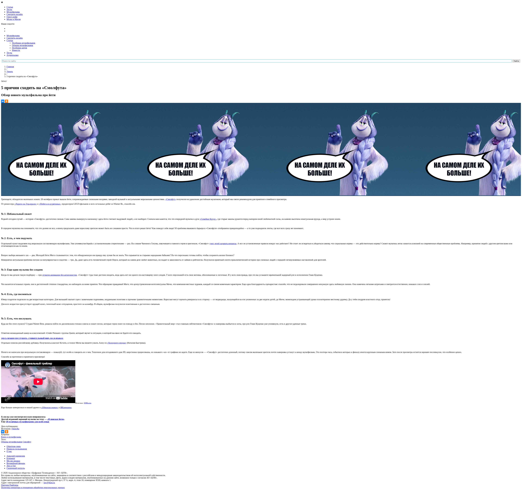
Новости (16, 50)
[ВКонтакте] (2, 101)
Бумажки (11, 458)
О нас (9, 451)
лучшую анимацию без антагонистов (59, 275)
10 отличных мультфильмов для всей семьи (27, 422)
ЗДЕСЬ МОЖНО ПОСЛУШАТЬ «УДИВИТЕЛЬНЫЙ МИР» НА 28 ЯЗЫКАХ (32, 338)
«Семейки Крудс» (208, 219)
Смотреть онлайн (15, 38)
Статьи (10, 40)
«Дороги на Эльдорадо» (25, 204)
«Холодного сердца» (116, 343)
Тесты (9, 53)
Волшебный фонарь (16, 463)
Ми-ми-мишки (13, 461)
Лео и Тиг (11, 466)
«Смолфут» (170, 199)
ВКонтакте (66, 407)
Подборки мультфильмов (23, 43)
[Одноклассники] (6, 101)
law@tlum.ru (49, 482)
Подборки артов (19, 48)
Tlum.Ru (15, 429)
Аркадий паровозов (16, 456)
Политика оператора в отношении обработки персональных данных (33, 487)
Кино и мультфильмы (11, 437)
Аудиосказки (12, 55)
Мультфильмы (13, 35)
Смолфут (27, 442)
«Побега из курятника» (50, 204)
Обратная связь (14, 446)
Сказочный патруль (16, 468)
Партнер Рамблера (9, 485)
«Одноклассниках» (49, 407)
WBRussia (87, 403)
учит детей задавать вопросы (222, 243)
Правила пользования (17, 449)
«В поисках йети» (55, 419)
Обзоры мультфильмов (22, 45)
